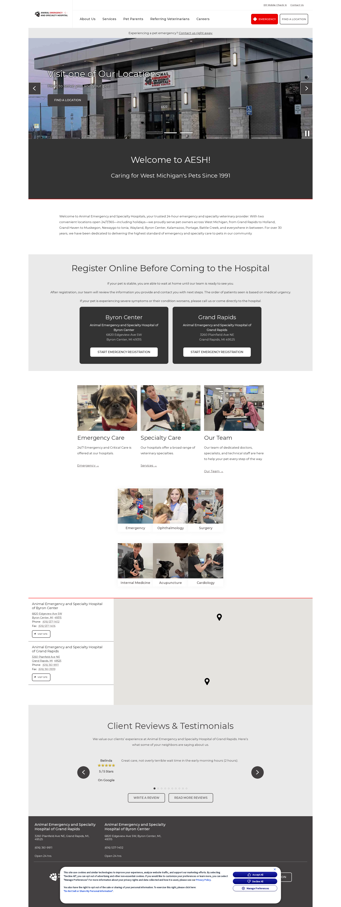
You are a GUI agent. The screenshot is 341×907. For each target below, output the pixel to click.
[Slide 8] (179, 788)
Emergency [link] (267, 19)
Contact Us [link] (297, 5)
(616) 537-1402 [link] (114, 847)
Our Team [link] (212, 471)
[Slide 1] (154, 132)
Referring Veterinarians (169, 19)
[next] (306, 88)
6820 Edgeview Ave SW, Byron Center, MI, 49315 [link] (133, 837)
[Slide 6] (172, 788)
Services (109, 19)
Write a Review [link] (146, 797)
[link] (51, 14)
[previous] (34, 88)
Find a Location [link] (294, 19)
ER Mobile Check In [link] (275, 5)
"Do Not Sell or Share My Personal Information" (88, 891)
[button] (207, 681)
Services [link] (147, 465)
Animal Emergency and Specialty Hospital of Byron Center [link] (135, 826)
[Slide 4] (165, 788)
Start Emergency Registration (124, 352)
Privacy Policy (203, 879)
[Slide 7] (176, 788)
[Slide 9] (183, 788)
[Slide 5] (168, 788)
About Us (87, 19)
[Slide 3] (186, 132)
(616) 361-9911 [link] (43, 847)
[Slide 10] (186, 788)
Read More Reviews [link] (190, 797)
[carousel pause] (307, 133)
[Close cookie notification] (274, 869)
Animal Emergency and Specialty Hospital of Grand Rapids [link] (65, 826)
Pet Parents (133, 19)
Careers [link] (202, 19)
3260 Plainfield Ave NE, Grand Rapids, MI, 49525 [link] (62, 837)
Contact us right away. (196, 33)
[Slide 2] (170, 133)
